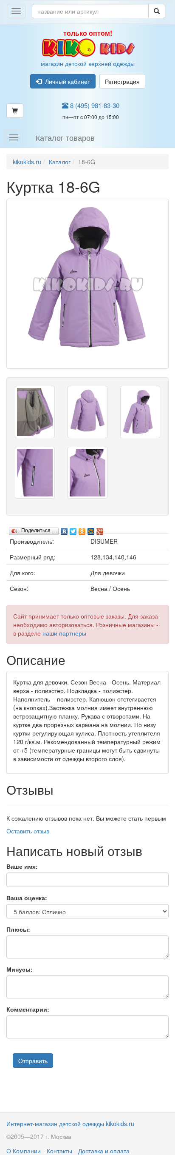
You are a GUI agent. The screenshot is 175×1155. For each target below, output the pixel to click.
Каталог (60, 161)
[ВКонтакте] (64, 529)
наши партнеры (64, 633)
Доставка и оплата (104, 1150)
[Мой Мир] (91, 529)
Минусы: (19, 969)
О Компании (23, 1150)
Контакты (59, 1150)
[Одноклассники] (82, 529)
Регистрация (122, 81)
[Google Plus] (100, 529)
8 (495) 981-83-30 (93, 105)
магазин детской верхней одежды (88, 48)
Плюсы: (18, 929)
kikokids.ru (27, 161)
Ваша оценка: (26, 897)
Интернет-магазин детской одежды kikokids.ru (70, 1123)
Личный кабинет (66, 81)
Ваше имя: (22, 866)
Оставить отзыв (27, 831)
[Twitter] (73, 529)
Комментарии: (27, 1009)
